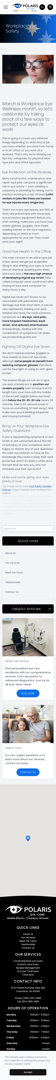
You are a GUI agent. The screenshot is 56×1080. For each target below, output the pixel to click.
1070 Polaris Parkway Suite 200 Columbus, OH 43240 (28, 989)
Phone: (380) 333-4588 (28, 998)
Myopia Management (28, 967)
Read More (28, 693)
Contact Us (12, 592)
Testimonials (12, 582)
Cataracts (28, 974)
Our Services (12, 562)
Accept (28, 1072)
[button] (6, 7)
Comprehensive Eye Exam (28, 961)
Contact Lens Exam (28, 964)
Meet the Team (14, 572)
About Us (10, 553)
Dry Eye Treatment (28, 971)
